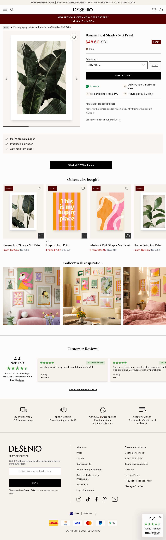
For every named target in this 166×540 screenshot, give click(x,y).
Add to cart (123, 75)
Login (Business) (86, 490)
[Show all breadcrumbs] (6, 27)
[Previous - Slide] (6, 78)
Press (80, 452)
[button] (155, 65)
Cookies (129, 469)
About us (81, 447)
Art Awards (82, 484)
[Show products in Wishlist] (154, 10)
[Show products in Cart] (161, 10)
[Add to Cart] (41, 236)
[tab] (16, 125)
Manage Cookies (134, 486)
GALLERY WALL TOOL (81, 164)
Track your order (134, 458)
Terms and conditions (136, 464)
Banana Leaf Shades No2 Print (54, 27)
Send (35, 482)
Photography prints (23, 27)
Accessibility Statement (89, 469)
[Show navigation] (4, 10)
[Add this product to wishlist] (74, 37)
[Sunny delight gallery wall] (92, 296)
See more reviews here (83, 389)
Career (80, 458)
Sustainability (84, 464)
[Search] (12, 10)
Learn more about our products (103, 119)
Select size (92, 59)
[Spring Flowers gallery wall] (31, 296)
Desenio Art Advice (135, 447)
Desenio (92, 530)
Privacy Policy (30, 490)
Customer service (134, 452)
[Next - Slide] (76, 78)
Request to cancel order (138, 480)
